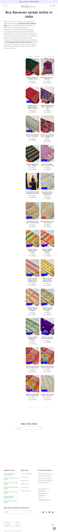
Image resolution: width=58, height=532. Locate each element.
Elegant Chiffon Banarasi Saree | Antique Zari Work (47, 107)
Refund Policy (24, 480)
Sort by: (31, 56)
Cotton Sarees (7, 487)
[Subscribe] (41, 428)
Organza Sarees (8, 474)
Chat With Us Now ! (26, 491)
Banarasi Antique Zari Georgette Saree (33, 78)
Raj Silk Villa (9, 530)
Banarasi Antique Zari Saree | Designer (33, 164)
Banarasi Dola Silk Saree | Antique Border (47, 222)
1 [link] (29, 406)
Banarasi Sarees (8, 478)
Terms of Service (25, 487)
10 (46, 406)
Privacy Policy (24, 477)
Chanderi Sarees (8, 482)
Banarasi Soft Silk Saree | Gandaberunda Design (32, 192)
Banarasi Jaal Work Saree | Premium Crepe (47, 164)
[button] (3, 5)
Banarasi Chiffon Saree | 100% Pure (47, 78)
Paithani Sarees (8, 500)
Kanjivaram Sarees (9, 496)
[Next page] (50, 406)
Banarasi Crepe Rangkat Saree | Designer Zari (32, 367)
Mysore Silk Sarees (9, 473)
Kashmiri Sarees (8, 497)
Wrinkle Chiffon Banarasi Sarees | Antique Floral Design (47, 136)
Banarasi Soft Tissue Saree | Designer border (32, 222)
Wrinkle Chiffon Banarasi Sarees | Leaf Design (32, 135)
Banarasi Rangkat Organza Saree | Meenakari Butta (32, 280)
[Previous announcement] (3, 1)
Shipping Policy (25, 484)
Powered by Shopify (17, 530)
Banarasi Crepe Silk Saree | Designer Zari (47, 337)
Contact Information (26, 473)
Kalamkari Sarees (8, 491)
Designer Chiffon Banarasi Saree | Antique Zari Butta (32, 107)
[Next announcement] (55, 1)
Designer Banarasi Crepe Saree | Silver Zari (47, 395)
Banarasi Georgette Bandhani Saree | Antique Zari (47, 193)
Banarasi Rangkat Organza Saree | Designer (32, 251)
